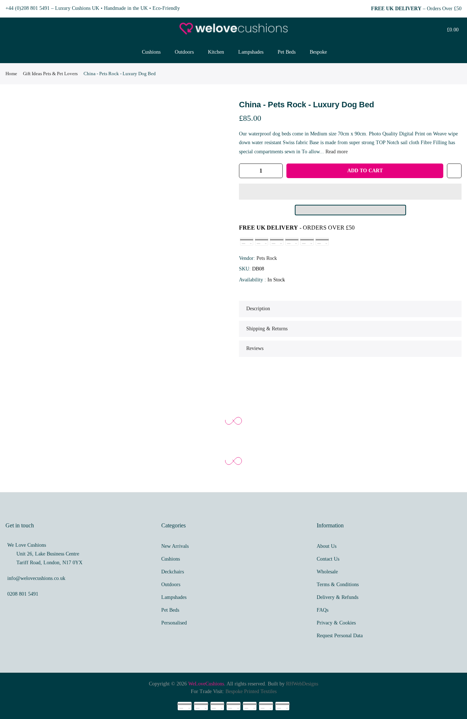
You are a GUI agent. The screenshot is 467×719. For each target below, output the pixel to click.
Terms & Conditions (338, 584)
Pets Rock (266, 258)
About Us (326, 546)
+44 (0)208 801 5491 (27, 8)
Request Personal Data (340, 635)
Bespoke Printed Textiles (251, 691)
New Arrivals (175, 546)
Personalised (174, 623)
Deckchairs (172, 571)
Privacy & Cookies (336, 623)
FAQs (322, 610)
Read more (336, 151)
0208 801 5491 (22, 594)
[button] (350, 192)
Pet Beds (287, 52)
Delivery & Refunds (337, 597)
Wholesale (327, 571)
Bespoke (318, 52)
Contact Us (328, 559)
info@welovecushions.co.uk (36, 578)
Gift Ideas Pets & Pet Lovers (50, 73)
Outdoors (184, 52)
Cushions (151, 52)
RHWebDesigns (302, 684)
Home (11, 73)
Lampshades (250, 52)
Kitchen (216, 52)
